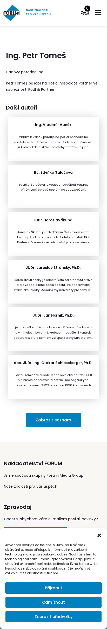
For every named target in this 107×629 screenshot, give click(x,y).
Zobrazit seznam (53, 420)
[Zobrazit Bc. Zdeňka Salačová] (53, 186)
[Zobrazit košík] (84, 13)
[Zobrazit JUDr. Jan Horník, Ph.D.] (53, 329)
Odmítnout (53, 602)
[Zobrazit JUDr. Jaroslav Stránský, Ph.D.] (53, 282)
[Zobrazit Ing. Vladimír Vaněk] (53, 139)
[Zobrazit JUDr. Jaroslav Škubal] (53, 234)
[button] (99, 534)
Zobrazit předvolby (54, 616)
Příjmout (53, 588)
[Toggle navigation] (98, 12)
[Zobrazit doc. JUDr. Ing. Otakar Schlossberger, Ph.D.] (53, 377)
